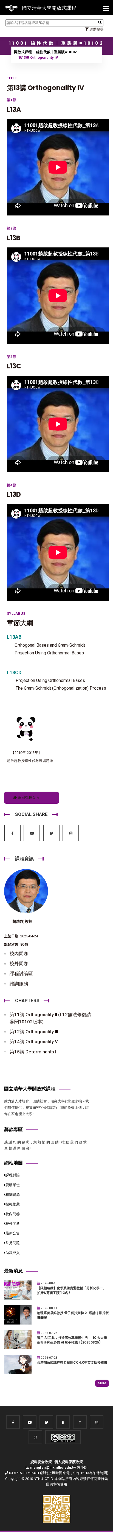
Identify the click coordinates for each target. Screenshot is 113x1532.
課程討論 (12, 1175)
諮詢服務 (19, 983)
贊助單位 (12, 1185)
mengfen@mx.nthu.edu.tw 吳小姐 (58, 1467)
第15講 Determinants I (33, 1051)
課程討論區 (21, 973)
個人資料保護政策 (68, 1462)
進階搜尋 (96, 29)
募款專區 (13, 1129)
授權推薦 (12, 1204)
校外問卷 (19, 963)
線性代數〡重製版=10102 (56, 52)
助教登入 (12, 1253)
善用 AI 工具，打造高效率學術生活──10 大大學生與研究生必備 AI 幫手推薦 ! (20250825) (72, 1340)
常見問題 (12, 1243)
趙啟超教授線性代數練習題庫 (30, 761)
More (102, 1383)
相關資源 (12, 1195)
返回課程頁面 (28, 797)
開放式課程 (23, 52)
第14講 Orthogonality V (34, 1041)
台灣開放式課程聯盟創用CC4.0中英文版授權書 (72, 1362)
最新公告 (12, 1233)
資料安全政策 (41, 1462)
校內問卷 (19, 953)
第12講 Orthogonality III (34, 1031)
